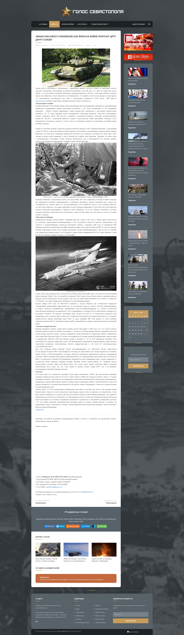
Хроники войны (67, 24)
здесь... (55, 494)
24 (130, 334)
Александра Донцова (76, 45)
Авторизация (139, 24)
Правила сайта (100, 612)
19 (135, 330)
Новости (54, 24)
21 (141, 330)
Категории (82, 24)
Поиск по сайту (100, 616)
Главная (44, 24)
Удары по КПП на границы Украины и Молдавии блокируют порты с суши (102, 561)
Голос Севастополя (63, 631)
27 (138, 334)
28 (141, 334)
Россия (78, 605)
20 (138, 330)
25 (133, 334)
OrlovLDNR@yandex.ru (85, 492)
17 (130, 330)
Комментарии (99, 619)
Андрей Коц (40, 410)
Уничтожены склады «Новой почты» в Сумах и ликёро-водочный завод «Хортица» (46, 561)
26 (135, 334)
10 (130, 327)
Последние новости (101, 609)
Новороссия (80, 616)
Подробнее (132, 84)
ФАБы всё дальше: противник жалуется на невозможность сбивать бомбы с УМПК (75, 561)
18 (133, 330)
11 (133, 327)
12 (135, 327)
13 (138, 327)
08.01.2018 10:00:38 (42, 45)
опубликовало (40, 101)
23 (147, 330)
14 (141, 327)
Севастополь (80, 612)
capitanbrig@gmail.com (54, 487)
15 (144, 327)
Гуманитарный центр (99, 24)
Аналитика (61, 45)
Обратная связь (100, 622)
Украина (78, 619)
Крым (78, 609)
